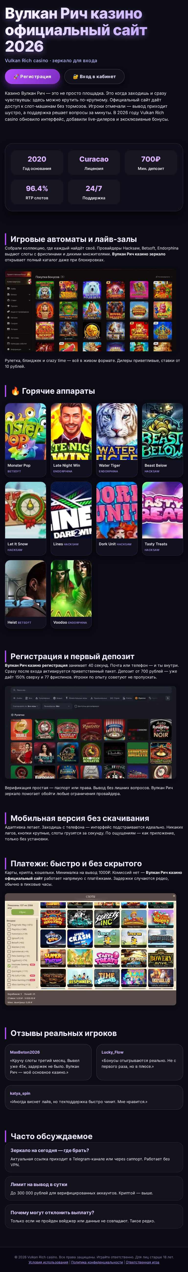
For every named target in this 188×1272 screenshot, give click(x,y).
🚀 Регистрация (32, 76)
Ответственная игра (142, 1262)
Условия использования (48, 1262)
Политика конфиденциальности (97, 1262)
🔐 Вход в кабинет (94, 76)
